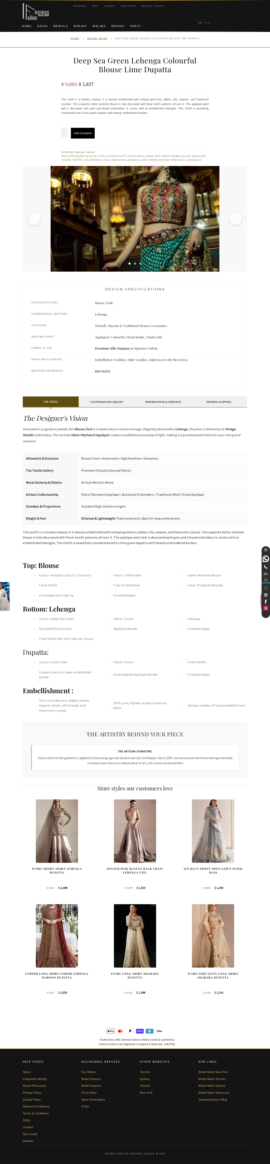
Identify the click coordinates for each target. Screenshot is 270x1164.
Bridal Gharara (91, 1085)
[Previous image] (34, 218)
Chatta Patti (117, 156)
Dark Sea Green (158, 156)
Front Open (89, 1092)
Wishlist (28, 1141)
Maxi (95, 6)
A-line (85, 1106)
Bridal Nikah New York (213, 1072)
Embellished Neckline (189, 156)
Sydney (145, 1079)
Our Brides (88, 1072)
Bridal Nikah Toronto (211, 1079)
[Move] (265, 549)
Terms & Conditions (36, 1113)
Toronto (145, 1072)
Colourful (136, 156)
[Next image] (235, 218)
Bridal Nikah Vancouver (214, 1092)
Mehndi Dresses (171, 159)
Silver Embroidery (93, 1099)
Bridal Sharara (91, 1079)
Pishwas (109, 6)
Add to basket (83, 133)
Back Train (128, 6)
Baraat (80, 26)
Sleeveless (193, 159)
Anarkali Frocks (153, 6)
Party (135, 26)
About (27, 1072)
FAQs (26, 1120)
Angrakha (79, 6)
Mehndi (118, 26)
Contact (28, 1127)
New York (146, 1092)
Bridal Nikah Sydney (211, 1085)
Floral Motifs (72, 159)
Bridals (61, 26)
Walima (99, 26)
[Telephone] (265, 566)
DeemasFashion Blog (212, 1099)
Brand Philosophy (34, 1085)
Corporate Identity (35, 1079)
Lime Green (149, 159)
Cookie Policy (32, 1099)
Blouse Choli (96, 156)
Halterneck (93, 159)
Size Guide (30, 1134)
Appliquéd (77, 156)
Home (27, 26)
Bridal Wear (97, 38)
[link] (266, 559)
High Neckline (114, 159)
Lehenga (133, 159)
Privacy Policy (32, 1092)
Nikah (42, 26)
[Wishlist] (265, 588)
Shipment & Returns (36, 1106)
